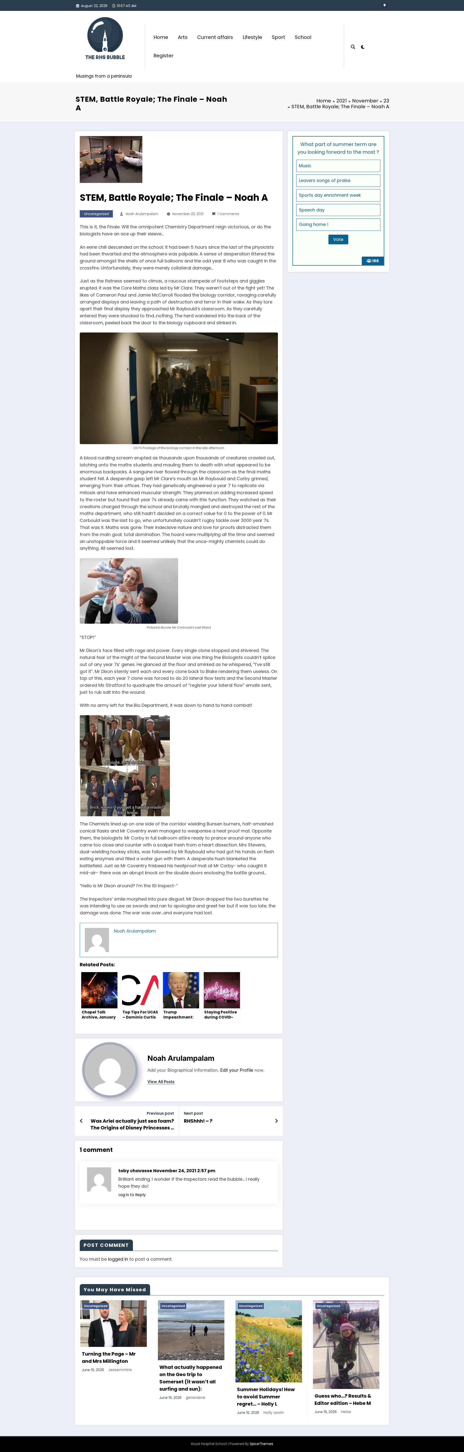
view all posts (160, 1081)
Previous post (160, 1113)
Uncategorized (96, 213)
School (303, 37)
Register (163, 55)
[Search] (353, 46)
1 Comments (228, 213)
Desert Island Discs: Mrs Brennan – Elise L (343, 1377)
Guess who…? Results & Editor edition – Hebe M (187, 1400)
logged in (118, 1259)
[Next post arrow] (276, 1121)
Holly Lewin (118, 1412)
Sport (278, 37)
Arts (183, 37)
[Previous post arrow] (81, 1121)
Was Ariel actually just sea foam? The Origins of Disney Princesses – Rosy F (132, 1124)
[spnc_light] (362, 46)
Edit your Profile (236, 1070)
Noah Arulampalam (142, 213)
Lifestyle (252, 37)
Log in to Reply (132, 1195)
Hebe (190, 1412)
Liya (263, 1359)
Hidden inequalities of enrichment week (263, 1347)
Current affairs (215, 37)
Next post (193, 1113)
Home (160, 37)
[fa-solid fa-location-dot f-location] (384, 5)
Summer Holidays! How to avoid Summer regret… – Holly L (110, 1396)
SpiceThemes (261, 1443)
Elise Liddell (351, 1389)
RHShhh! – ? (198, 1121)
